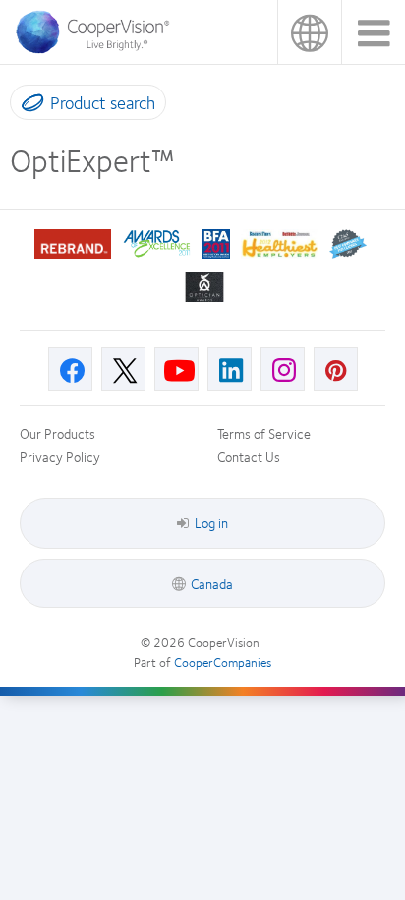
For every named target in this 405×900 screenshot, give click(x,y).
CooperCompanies (222, 662)
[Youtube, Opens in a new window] (176, 369)
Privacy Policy (60, 456)
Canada (309, 32)
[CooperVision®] (98, 48)
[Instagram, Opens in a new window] (282, 369)
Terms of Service (264, 433)
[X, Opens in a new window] (123, 369)
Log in (211, 522)
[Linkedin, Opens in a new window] (229, 369)
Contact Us (248, 456)
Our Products (57, 433)
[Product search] (28, 106)
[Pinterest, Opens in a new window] (336, 369)
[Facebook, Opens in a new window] (70, 369)
